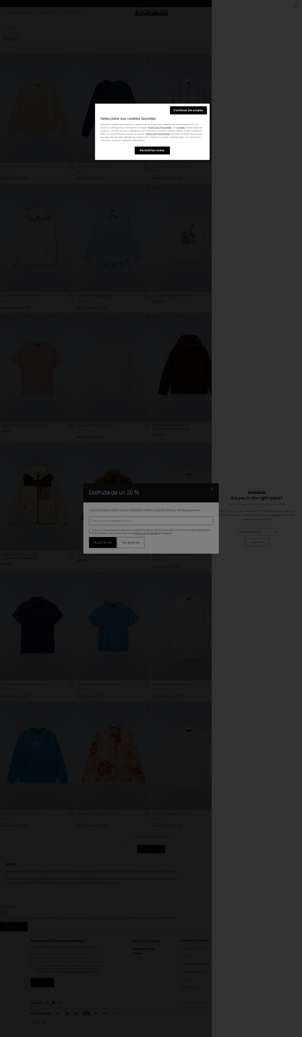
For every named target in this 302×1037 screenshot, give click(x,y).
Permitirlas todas (152, 150)
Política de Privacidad (159, 128)
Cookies (180, 128)
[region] (152, 132)
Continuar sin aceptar (188, 110)
